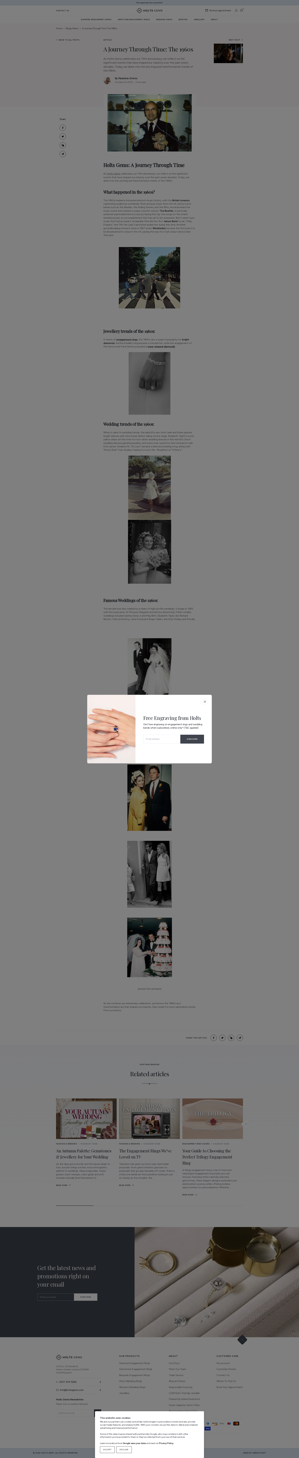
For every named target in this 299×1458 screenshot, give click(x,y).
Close (205, 702)
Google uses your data (134, 1443)
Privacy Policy (166, 1443)
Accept (107, 1449)
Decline (124, 1449)
